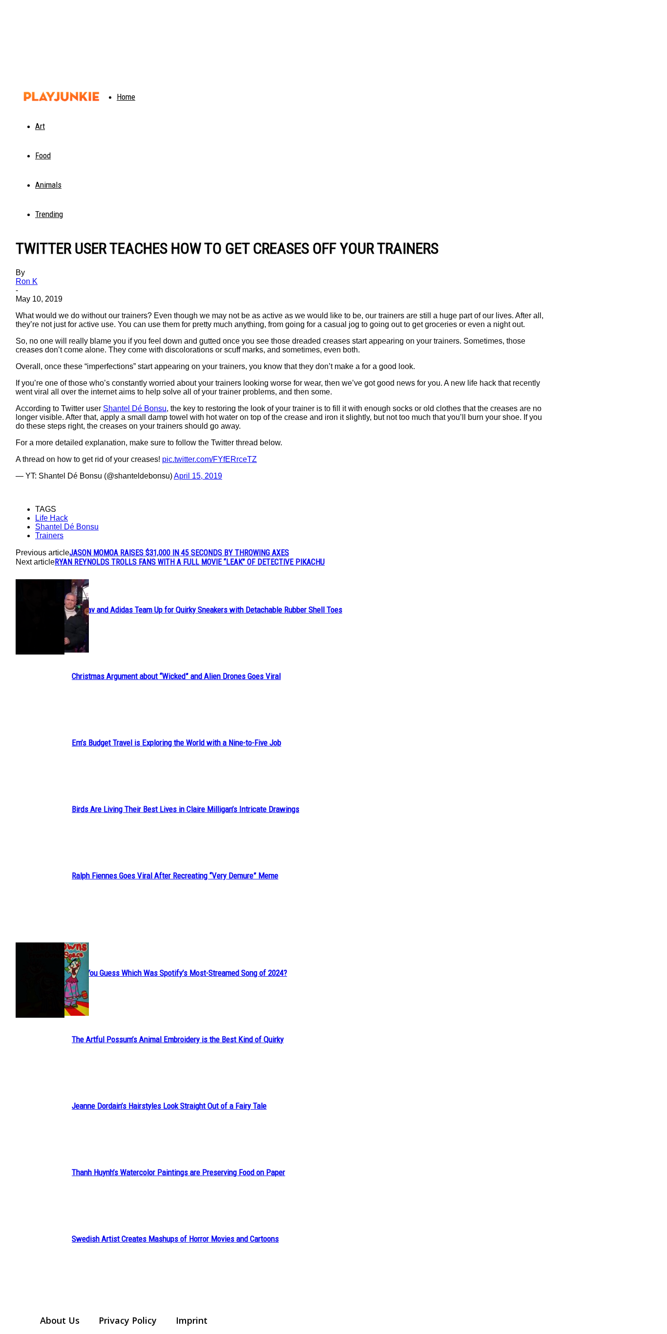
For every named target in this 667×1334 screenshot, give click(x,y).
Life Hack (51, 518)
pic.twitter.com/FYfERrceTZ (209, 459)
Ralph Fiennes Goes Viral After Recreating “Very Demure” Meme (175, 875)
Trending (49, 214)
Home (126, 97)
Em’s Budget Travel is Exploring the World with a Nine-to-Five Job (176, 742)
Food (43, 155)
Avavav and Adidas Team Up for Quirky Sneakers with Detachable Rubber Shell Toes (207, 609)
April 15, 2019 (198, 476)
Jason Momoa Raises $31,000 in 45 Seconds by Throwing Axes (179, 552)
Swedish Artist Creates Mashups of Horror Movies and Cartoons (175, 1239)
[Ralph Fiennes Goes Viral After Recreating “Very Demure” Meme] (40, 617)
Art (40, 126)
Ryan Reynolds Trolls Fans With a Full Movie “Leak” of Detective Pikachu (190, 562)
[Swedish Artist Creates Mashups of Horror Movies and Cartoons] (40, 980)
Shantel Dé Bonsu (135, 408)
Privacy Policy (128, 1320)
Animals (48, 185)
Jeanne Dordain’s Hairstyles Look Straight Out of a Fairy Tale (169, 1106)
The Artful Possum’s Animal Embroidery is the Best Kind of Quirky (178, 1039)
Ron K (27, 281)
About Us (60, 1320)
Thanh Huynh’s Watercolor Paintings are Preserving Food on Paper (178, 1172)
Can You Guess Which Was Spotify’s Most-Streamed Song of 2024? (179, 973)
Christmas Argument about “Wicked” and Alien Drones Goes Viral (176, 676)
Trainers (49, 535)
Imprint (192, 1320)
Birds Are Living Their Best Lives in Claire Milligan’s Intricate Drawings (185, 809)
